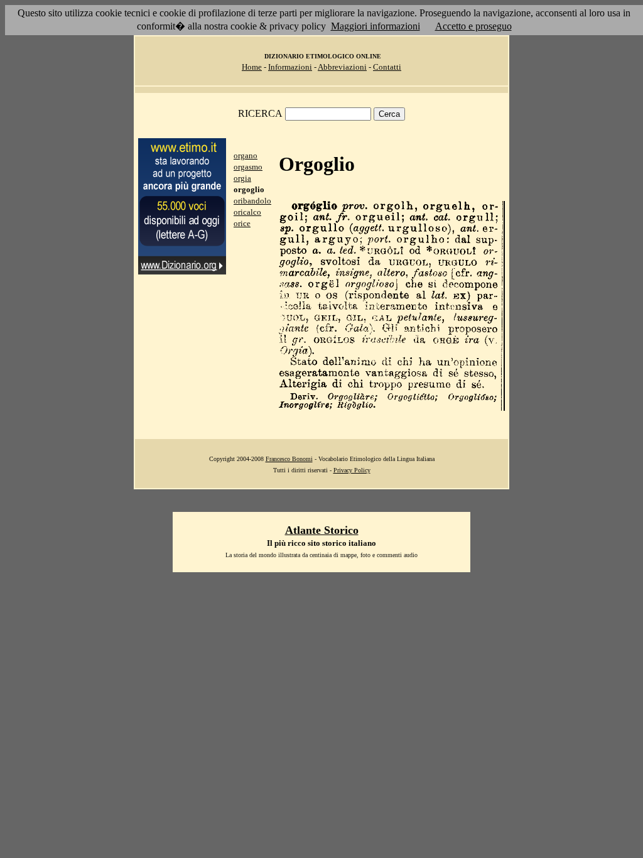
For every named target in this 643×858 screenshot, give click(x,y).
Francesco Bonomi (289, 458)
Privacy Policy (351, 470)
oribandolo (252, 200)
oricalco (247, 212)
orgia (242, 178)
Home (252, 67)
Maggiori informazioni (375, 26)
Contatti (387, 67)
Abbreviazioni (342, 67)
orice (242, 223)
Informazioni (290, 67)
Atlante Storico (322, 530)
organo (245, 155)
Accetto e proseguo (473, 26)
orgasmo (248, 166)
